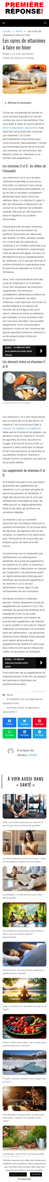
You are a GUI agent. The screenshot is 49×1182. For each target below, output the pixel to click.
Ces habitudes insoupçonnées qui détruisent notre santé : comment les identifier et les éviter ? (23, 1117)
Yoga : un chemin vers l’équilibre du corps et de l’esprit (24, 1008)
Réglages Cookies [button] (18, 1174)
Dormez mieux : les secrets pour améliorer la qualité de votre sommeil (23, 972)
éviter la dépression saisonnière (20, 127)
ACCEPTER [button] (36, 1174)
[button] (45, 23)
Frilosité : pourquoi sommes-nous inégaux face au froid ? (24, 1080)
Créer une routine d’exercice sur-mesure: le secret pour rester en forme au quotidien (23, 824)
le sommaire (19, 102)
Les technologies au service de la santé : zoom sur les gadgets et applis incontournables (24, 860)
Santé (9, 694)
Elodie (32, 755)
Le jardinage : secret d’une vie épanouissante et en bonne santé (23, 1155)
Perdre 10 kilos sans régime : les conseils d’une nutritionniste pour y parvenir (24, 1044)
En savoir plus (24, 1179)
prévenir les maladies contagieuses (22, 428)
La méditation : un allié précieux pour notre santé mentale (22, 896)
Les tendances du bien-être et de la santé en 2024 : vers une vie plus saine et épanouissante (23, 934)
